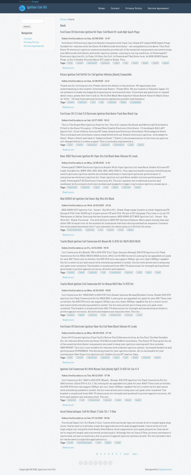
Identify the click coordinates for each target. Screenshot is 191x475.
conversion (115, 272)
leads (145, 63)
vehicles (112, 102)
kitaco (71, 102)
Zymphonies (165, 469)
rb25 (139, 272)
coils (119, 400)
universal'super (84, 443)
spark (155, 63)
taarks (71, 272)
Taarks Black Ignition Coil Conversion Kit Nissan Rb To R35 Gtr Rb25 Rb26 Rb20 (100, 241)
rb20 (158, 272)
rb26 (149, 272)
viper (117, 63)
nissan (129, 272)
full (101, 102)
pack (131, 145)
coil (125, 63)
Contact (115, 8)
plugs (166, 63)
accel (70, 443)
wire (121, 230)
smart (110, 230)
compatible (135, 102)
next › (127, 453)
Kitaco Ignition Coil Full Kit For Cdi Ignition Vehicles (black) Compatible (96, 74)
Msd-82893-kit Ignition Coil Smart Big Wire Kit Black (87, 198)
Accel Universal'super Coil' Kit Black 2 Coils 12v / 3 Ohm (88, 411)
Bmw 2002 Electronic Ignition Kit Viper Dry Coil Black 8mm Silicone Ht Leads (99, 156)
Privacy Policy (133, 8)
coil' (98, 443)
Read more (68, 67)
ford (70, 63)
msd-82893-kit (74, 230)
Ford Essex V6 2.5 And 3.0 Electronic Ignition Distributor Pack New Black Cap (99, 113)
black (135, 63)
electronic (92, 63)
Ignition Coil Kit (37, 7)
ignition (105, 63)
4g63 (138, 400)
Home (101, 8)
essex (80, 63)
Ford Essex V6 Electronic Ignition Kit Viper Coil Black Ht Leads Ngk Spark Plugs (100, 32)
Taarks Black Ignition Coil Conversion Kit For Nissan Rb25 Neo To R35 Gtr (97, 284)
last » (135, 453)
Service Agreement (158, 8)
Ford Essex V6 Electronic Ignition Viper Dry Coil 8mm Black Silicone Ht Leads (98, 326)
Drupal (35, 1)
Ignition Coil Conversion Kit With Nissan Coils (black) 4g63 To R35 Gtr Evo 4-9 (99, 369)
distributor (119, 145)
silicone (126, 187)
